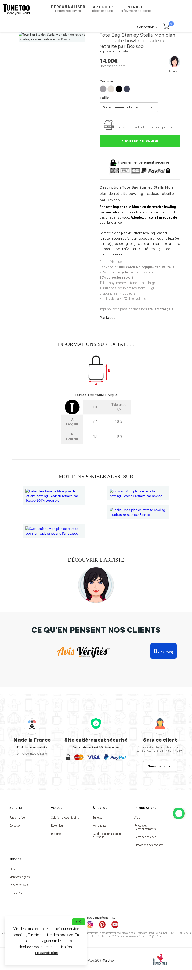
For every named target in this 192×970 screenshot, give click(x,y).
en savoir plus (46, 953)
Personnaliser (68, 8)
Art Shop (103, 8)
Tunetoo (97, 817)
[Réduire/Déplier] (179, 813)
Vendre (136, 8)
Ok (78, 922)
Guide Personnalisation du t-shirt (107, 835)
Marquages (100, 825)
